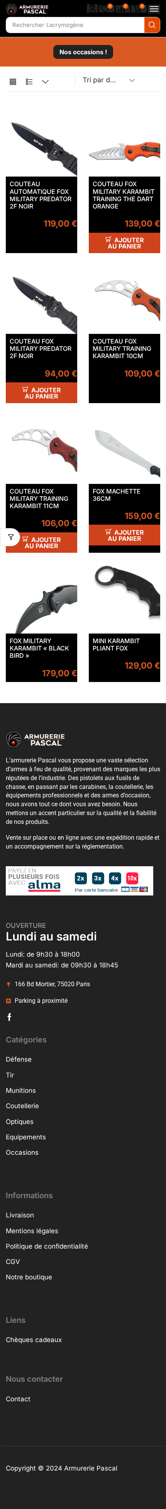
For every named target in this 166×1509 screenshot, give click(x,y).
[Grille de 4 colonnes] (13, 82)
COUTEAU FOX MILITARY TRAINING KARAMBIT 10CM (122, 348)
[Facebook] (9, 1017)
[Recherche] (152, 25)
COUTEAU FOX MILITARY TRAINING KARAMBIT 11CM (39, 498)
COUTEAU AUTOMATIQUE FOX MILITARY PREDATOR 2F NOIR (40, 195)
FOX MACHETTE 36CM (117, 494)
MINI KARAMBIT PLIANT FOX (116, 644)
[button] (92, 8)
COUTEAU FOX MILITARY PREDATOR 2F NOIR (40, 348)
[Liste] (29, 82)
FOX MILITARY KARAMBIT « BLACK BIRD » (39, 648)
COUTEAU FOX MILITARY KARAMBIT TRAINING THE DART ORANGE (123, 195)
